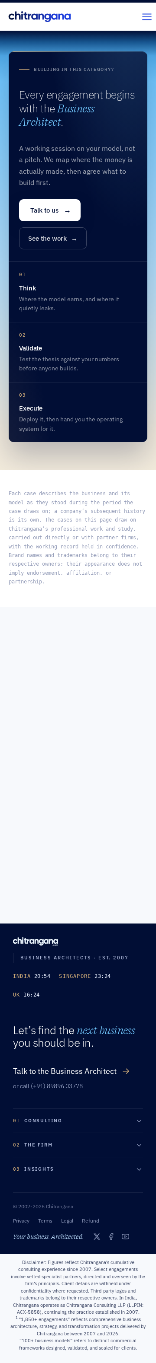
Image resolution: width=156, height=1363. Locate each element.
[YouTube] (125, 1236)
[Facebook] (111, 1236)
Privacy (21, 1220)
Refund (90, 1220)
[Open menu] (146, 17)
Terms (45, 1220)
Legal (67, 1220)
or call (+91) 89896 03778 (48, 1086)
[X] (97, 1236)
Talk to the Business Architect (71, 1071)
